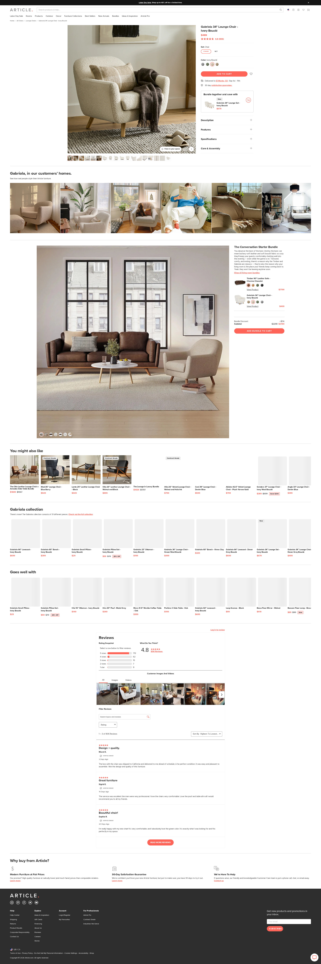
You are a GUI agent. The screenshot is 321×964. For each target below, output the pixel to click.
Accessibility (83, 953)
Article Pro (87, 915)
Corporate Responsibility (19, 932)
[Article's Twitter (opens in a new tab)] (30, 903)
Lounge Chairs (31, 21)
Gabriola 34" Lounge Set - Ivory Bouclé (228, 104)
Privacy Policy (27, 953)
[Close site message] (308, 2)
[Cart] (308, 10)
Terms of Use (15, 953)
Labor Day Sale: (145, 3)
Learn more (15, 881)
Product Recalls (16, 928)
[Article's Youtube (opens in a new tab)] (36, 903)
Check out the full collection (80, 514)
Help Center (14, 915)
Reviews (37, 932)
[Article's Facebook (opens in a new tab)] (24, 903)
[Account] (298, 10)
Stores (37, 941)
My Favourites (64, 919)
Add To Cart (224, 74)
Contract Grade (89, 919)
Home (12, 21)
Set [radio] (216, 51)
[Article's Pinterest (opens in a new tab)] (18, 903)
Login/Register (64, 915)
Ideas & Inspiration (41, 915)
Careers (37, 937)
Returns (13, 924)
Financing (38, 924)
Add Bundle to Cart (259, 331)
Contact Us (14, 937)
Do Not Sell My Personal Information (48, 953)
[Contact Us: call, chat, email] (293, 10)
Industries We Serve (91, 924)
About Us (38, 928)
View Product (252, 290)
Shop (92, 953)
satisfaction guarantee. (221, 85)
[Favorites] (303, 10)
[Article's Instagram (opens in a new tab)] (12, 903)
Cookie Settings (70, 953)
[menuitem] (16, 16)
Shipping (13, 919)
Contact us (219, 881)
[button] (293, 10)
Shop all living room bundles (247, 273)
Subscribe (275, 929)
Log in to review (218, 630)
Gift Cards (38, 919)
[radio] (203, 64)
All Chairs (20, 21)
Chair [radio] (206, 51)
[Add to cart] (248, 100)
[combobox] (288, 9)
